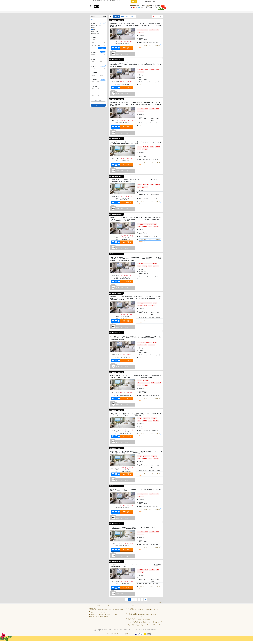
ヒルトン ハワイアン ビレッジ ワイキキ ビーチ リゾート (137, 621)
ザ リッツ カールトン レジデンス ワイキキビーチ (150, 45)
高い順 (127, 16)
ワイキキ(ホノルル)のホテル (132, 614)
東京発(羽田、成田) (93, 609)
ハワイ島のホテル (138, 609)
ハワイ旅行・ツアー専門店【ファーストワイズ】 (99, 605)
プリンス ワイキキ (156, 624)
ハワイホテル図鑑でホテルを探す (133, 605)
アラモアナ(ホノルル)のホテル (142, 616)
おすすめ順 (116, 16)
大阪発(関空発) (108, 609)
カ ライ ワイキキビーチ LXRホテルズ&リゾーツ (144, 619)
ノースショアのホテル (131, 616)
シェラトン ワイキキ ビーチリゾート (155, 621)
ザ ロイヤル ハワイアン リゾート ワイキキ (135, 622)
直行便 (146, 29)
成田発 (99, 609)
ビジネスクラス (141, 303)
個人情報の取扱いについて (118, 634)
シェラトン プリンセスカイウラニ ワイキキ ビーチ (136, 625)
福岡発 (121, 609)
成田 (94, 29)
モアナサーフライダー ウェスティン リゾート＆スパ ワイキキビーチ (139, 624)
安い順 (122, 16)
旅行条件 (128, 634)
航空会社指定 (103, 79)
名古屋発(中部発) (116, 609)
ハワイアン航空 (114, 614)
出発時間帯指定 (102, 52)
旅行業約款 (108, 634)
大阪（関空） (96, 31)
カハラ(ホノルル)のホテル (151, 614)
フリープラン (140, 32)
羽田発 (103, 609)
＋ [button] (102, 48)
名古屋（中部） (96, 33)
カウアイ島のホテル (154, 609)
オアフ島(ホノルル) (101, 612)
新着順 (132, 16)
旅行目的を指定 (98, 100)
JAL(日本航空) (101, 614)
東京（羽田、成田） (97, 25)
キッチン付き (140, 29)
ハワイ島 (107, 612)
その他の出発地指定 (101, 23)
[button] (98, 19)
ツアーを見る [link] (127, 48)
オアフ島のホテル (130, 609)
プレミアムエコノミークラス (151, 224)
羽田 (94, 27)
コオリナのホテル (142, 614)
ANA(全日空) (107, 614)
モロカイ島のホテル (131, 611)
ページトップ (160, 602)
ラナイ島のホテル (139, 611)
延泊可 (157, 29)
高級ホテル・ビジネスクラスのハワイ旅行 (99, 616)
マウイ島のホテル (146, 609)
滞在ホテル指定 (102, 66)
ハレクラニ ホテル (130, 619)
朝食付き (139, 146)
